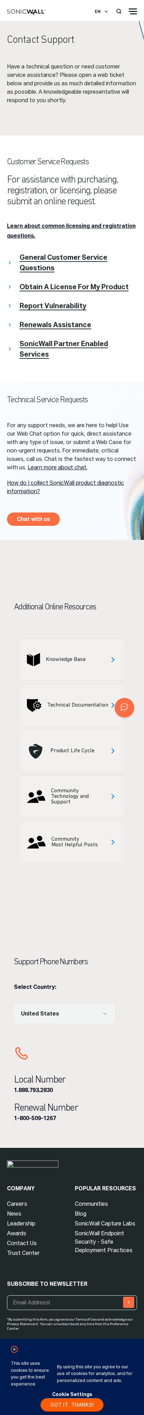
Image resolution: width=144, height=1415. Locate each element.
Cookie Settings (72, 1394)
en (98, 11)
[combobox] (64, 1014)
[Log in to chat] (124, 708)
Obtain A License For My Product (74, 287)
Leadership (21, 1223)
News (14, 1213)
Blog (80, 1213)
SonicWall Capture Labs (105, 1223)
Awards (16, 1233)
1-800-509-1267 (35, 1118)
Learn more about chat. (57, 467)
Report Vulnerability (53, 306)
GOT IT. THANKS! (72, 1405)
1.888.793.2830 (33, 1090)
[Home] (26, 12)
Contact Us (22, 1243)
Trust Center (23, 1253)
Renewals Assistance (55, 324)
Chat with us (33, 519)
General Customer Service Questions (63, 262)
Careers (17, 1204)
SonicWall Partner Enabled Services (64, 348)
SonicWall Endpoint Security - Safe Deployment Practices (103, 1242)
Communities (91, 1204)
